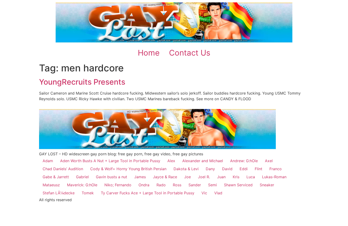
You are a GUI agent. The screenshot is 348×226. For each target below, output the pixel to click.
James (140, 176)
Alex (171, 160)
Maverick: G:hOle (82, 185)
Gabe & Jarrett (56, 176)
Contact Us (189, 52)
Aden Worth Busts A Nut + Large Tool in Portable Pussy (110, 160)
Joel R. (204, 176)
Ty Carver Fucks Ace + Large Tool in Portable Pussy (147, 193)
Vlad (218, 193)
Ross (177, 185)
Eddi (244, 168)
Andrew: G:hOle (244, 160)
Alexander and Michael (202, 160)
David (227, 168)
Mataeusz (51, 185)
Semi (212, 185)
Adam (48, 160)
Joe (187, 176)
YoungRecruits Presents (82, 82)
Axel (269, 160)
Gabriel (82, 176)
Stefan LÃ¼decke (59, 193)
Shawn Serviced (238, 185)
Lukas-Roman (274, 176)
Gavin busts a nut (111, 176)
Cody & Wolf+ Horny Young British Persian (128, 168)
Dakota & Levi (186, 168)
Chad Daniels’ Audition (63, 168)
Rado (161, 185)
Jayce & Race (165, 176)
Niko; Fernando (117, 185)
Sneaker (267, 185)
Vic (204, 193)
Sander (194, 185)
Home (149, 52)
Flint (258, 168)
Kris (236, 176)
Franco (275, 168)
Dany (210, 168)
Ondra (143, 185)
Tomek (88, 193)
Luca (250, 176)
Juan (221, 176)
